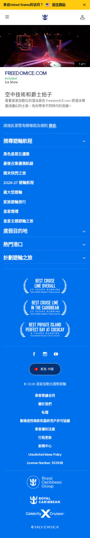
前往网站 (59, 5)
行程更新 (45, 438)
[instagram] (45, 354)
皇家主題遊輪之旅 (18, 221)
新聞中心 (45, 446)
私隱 (45, 412)
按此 (52, 125)
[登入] (82, 17)
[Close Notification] (84, 4)
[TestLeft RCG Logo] (44, 482)
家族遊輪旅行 (14, 202)
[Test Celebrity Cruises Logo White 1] (45, 513)
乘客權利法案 (45, 429)
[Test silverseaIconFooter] (45, 527)
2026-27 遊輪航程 (18, 183)
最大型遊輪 (12, 192)
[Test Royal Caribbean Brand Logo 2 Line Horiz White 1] (45, 500)
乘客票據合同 (45, 396)
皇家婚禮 (10, 211)
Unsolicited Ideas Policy (45, 454)
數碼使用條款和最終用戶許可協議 (45, 421)
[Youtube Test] (56, 354)
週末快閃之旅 (14, 173)
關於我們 (45, 404)
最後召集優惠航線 (18, 163)
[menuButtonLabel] (7, 17)
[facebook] (34, 354)
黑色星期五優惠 (16, 154)
